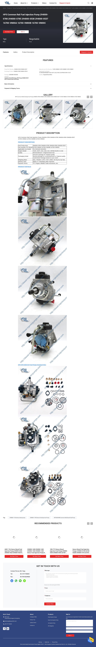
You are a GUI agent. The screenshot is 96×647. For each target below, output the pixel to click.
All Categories (51, 625)
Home (4, 8)
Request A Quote (86, 52)
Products (9, 8)
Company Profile (33, 616)
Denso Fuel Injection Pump (19, 8)
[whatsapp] (16, 580)
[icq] (24, 580)
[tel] (28, 580)
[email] (11, 580)
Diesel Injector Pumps (52, 617)
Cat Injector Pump (51, 623)
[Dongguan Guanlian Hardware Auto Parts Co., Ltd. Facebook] (4, 628)
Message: (47, 570)
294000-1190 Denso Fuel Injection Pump (39, 517)
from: (46, 588)
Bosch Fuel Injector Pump (53, 620)
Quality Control (33, 622)
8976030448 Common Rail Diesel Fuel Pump (64, 517)
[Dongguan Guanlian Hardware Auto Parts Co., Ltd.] (7, 2)
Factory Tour (32, 619)
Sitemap (40, 642)
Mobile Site (47, 642)
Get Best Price (9, 31)
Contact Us (32, 625)
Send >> (70, 635)
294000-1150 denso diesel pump (17, 517)
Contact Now (49, 604)
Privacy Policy (54, 642)
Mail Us (23, 31)
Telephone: (47, 595)
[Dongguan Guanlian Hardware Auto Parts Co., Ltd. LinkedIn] (7, 628)
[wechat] (20, 580)
